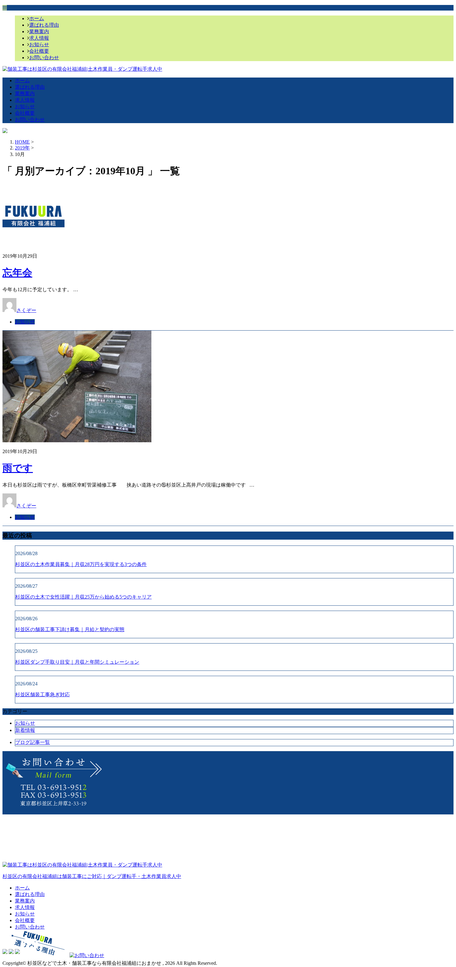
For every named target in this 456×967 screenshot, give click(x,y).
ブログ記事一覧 (32, 742)
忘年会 (17, 272)
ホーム (36, 18)
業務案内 (39, 31)
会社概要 (39, 51)
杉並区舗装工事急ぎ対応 (42, 694)
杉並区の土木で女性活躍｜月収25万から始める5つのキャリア (83, 596)
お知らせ (39, 44)
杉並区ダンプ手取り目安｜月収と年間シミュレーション (77, 662)
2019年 (22, 147)
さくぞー (26, 310)
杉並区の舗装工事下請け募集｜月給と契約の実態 (69, 629)
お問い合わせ (44, 57)
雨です (17, 468)
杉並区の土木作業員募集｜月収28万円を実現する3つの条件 (81, 564)
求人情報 (39, 38)
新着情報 (25, 730)
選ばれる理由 (44, 25)
